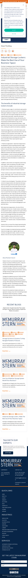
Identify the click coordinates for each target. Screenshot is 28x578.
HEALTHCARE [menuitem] (5, 526)
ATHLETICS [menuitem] (4, 520)
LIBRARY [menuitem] (4, 527)
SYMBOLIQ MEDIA (18, 576)
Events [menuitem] (4, 498)
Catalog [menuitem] (4, 511)
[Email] (13, 51)
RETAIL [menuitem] (3, 537)
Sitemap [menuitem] (4, 509)
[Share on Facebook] (2, 51)
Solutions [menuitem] (4, 501)
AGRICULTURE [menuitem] (5, 518)
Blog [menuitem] (3, 503)
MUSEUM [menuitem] (4, 533)
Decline (14, 33)
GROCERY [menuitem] (4, 524)
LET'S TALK (8, 452)
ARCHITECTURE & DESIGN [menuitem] (7, 548)
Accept (14, 30)
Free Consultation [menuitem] (6, 507)
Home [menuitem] (3, 494)
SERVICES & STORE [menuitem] (6, 546)
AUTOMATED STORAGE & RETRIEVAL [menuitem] (10, 544)
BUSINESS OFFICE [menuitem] (6, 522)
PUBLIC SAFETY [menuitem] (5, 535)
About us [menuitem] (4, 496)
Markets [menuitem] (4, 500)
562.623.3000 (20, 1)
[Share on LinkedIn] (6, 51)
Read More (5, 351)
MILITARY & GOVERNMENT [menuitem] (7, 531)
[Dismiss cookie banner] (23, 5)
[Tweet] (9, 51)
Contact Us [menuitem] (4, 505)
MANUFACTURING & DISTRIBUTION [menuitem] (9, 529)
